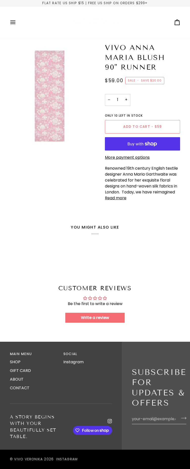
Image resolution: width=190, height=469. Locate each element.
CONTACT (19, 388)
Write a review (95, 317)
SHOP (15, 362)
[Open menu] (17, 22)
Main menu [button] (21, 354)
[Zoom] (19, 140)
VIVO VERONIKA (28, 459)
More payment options (127, 157)
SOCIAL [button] (70, 354)
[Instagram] (110, 421)
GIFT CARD (20, 370)
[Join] (182, 418)
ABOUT (17, 379)
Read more (115, 198)
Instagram (73, 362)
